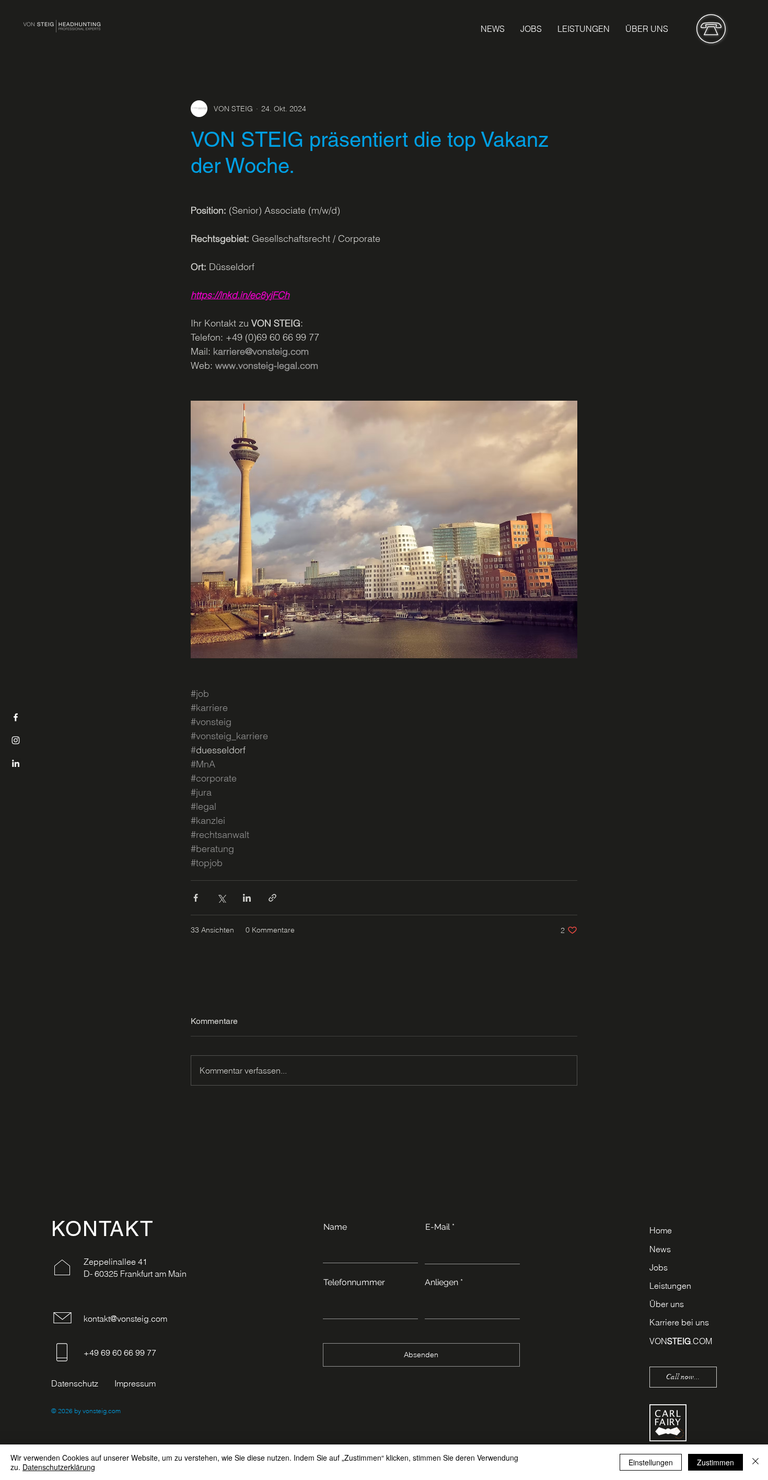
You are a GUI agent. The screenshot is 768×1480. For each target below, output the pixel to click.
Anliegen (441, 1282)
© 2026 (62, 1411)
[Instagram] (15, 740)
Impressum (135, 1383)
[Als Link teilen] (272, 898)
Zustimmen (715, 1462)
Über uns (666, 1304)
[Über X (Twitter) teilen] (221, 898)
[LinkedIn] (15, 763)
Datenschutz (74, 1383)
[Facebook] (15, 717)
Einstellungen (651, 1462)
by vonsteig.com (97, 1411)
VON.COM (680, 1341)
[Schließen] (755, 1462)
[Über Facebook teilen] (196, 898)
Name (335, 1227)
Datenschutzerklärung (58, 1467)
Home (660, 1230)
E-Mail (437, 1227)
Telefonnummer (354, 1282)
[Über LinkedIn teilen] (247, 898)
